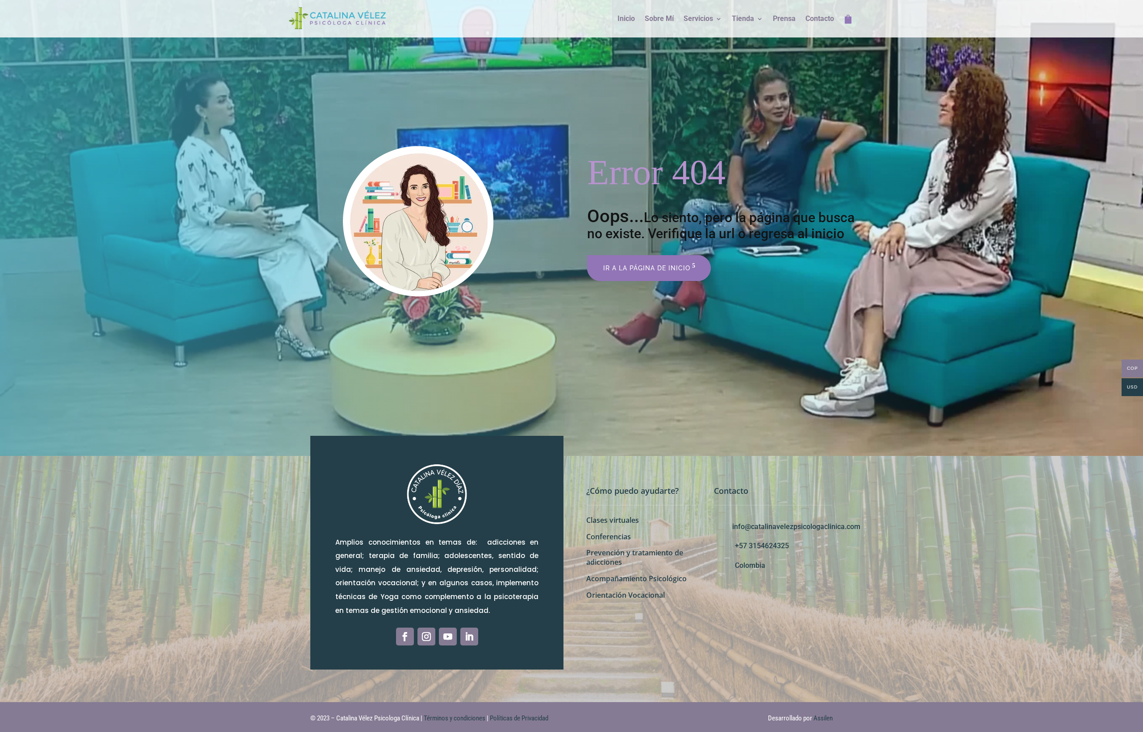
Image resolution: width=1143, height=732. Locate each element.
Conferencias (608, 537)
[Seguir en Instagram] (426, 636)
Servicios (698, 19)
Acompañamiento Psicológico (636, 578)
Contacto (819, 19)
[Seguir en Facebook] (405, 636)
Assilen (823, 718)
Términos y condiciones (455, 718)
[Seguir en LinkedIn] (469, 636)
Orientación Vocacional (625, 595)
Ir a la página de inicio (646, 268)
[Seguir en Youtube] (448, 636)
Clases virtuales (612, 520)
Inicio (626, 19)
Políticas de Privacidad (519, 718)
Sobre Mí (659, 19)
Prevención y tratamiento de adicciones (634, 557)
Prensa (784, 19)
